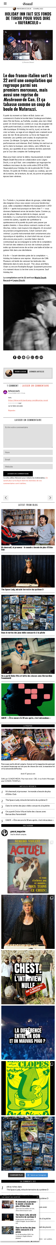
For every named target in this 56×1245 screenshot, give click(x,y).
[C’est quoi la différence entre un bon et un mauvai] (28, 1033)
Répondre (11, 411)
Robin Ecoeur (25, 9)
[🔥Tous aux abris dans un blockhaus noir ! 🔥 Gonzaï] (28, 1088)
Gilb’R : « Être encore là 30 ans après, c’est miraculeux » (25, 718)
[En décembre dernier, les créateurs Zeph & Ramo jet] (28, 1144)
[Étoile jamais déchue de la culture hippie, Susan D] (28, 922)
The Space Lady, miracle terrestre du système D (22, 589)
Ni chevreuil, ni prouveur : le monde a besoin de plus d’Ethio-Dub (27, 548)
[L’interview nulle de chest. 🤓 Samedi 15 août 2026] (28, 977)
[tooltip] (14, 357)
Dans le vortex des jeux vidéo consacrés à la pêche (23, 632)
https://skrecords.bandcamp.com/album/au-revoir (28, 400)
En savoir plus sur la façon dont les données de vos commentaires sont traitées (25, 480)
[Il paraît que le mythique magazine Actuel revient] (28, 866)
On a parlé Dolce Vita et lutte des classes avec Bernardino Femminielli (26, 677)
